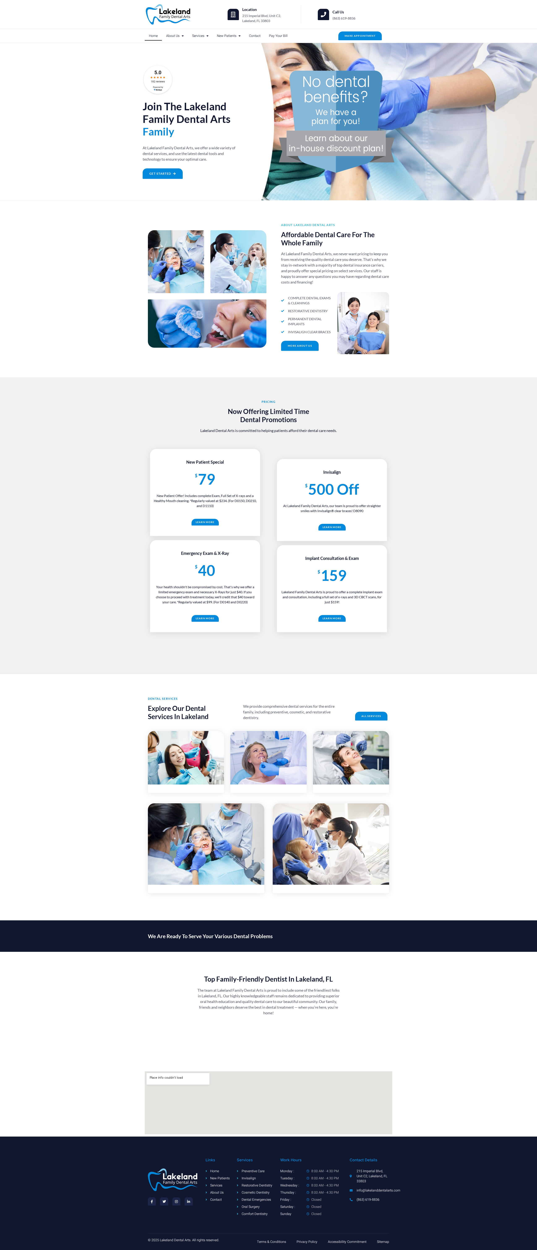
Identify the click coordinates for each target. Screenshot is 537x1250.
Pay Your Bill (278, 35)
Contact (255, 35)
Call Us (338, 12)
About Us (173, 35)
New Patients (226, 35)
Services (198, 35)
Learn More (205, 522)
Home (153, 35)
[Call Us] (323, 14)
